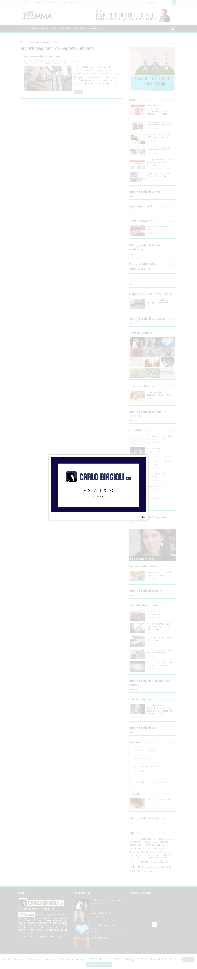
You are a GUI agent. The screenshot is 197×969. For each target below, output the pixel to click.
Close (143, 517)
